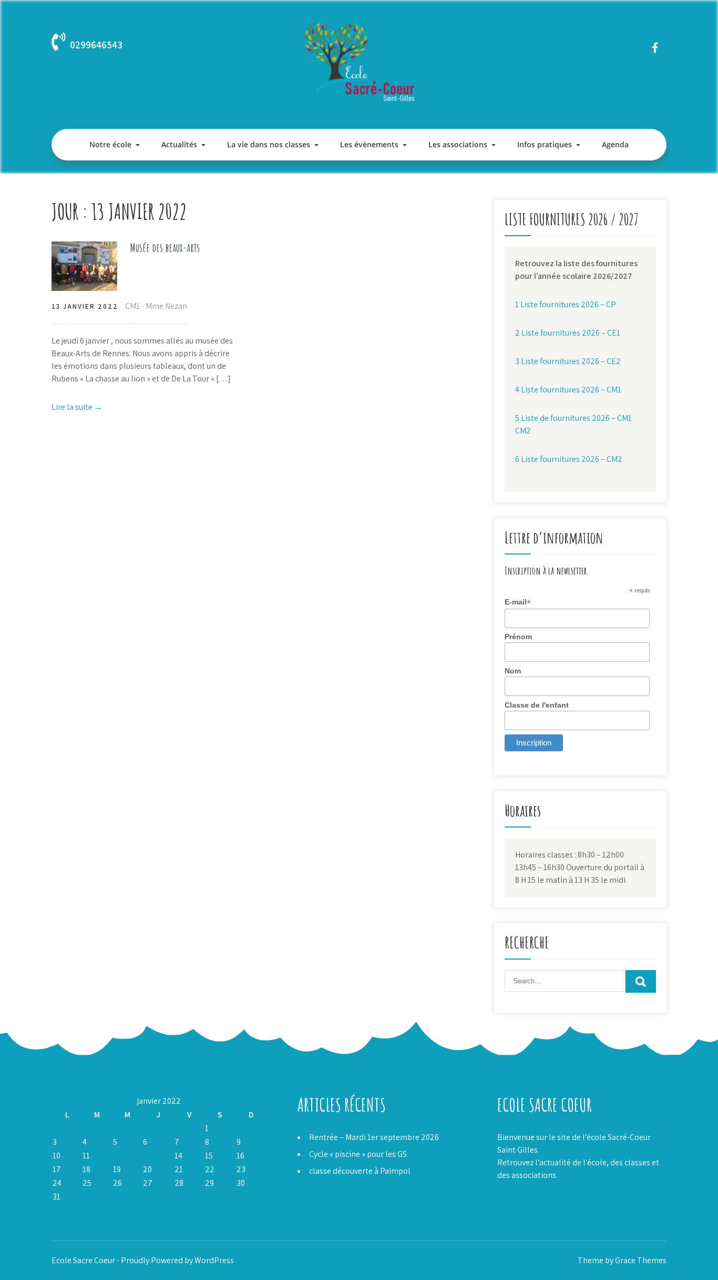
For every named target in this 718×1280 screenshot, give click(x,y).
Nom (513, 671)
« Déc (61, 1210)
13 (147, 1155)
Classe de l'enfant (537, 705)
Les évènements (369, 144)
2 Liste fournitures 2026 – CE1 (567, 332)
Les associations (457, 144)
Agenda (615, 144)
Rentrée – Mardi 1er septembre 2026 (374, 1137)
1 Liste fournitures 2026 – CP (565, 304)
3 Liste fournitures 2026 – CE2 (568, 361)
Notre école (110, 144)
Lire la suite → (77, 406)
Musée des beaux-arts (165, 247)
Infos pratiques (544, 144)
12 (117, 1155)
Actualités (179, 144)
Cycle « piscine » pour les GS (358, 1154)
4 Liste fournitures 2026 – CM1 (568, 389)
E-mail (518, 602)
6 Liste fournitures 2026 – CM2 (568, 459)
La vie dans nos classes (268, 144)
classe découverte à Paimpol (360, 1170)
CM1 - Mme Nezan (156, 305)
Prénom (518, 636)
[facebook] (654, 47)
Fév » (83, 1210)
